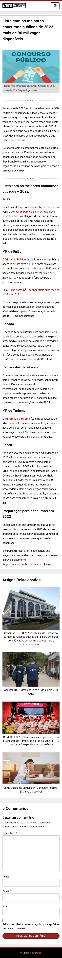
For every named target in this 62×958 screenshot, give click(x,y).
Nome (6, 876)
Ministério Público (15, 259)
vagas (49, 564)
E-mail (6, 891)
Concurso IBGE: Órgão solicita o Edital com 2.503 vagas (31, 691)
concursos (37, 564)
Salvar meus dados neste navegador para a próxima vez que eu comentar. (30, 926)
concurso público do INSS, (27, 211)
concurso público (19, 564)
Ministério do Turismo (17, 418)
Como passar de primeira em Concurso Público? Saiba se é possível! (31, 789)
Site (4, 906)
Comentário (9, 833)
